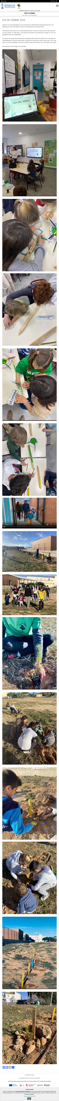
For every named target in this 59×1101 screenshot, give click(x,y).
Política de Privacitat (18, 1081)
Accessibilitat (48, 1081)
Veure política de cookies (29, 1096)
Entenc (29, 1098)
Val (51, 1)
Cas (54, 1)
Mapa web (36, 1081)
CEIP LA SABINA (29, 13)
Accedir (4, 1)
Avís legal (10, 1081)
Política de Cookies (28, 1081)
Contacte (41, 1081)
